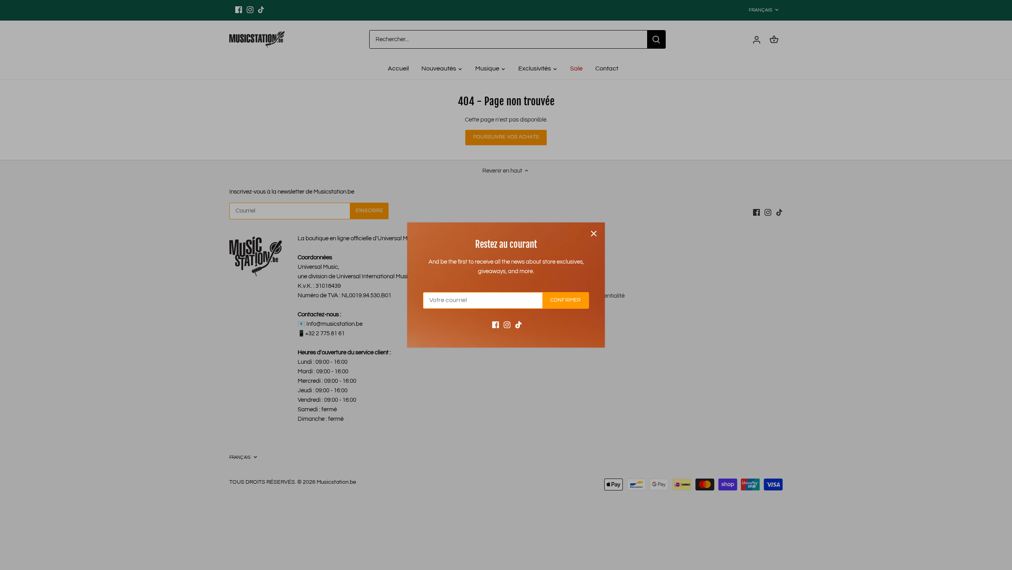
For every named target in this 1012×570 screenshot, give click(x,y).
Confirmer (565, 300)
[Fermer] (593, 233)
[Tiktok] (518, 325)
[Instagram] (507, 325)
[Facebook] (495, 325)
